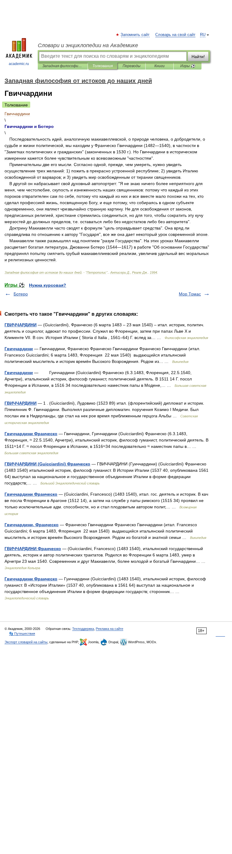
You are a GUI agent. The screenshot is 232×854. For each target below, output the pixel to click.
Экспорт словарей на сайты (26, 642)
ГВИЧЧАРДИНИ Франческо (33, 548)
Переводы (131, 66)
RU (202, 35)
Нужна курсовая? (47, 285)
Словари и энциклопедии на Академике (88, 45)
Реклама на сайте (109, 629)
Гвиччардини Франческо (31, 433)
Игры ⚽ (187, 66)
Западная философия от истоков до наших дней (62, 66)
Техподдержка (83, 629)
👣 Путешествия (22, 633)
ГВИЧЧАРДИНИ (21, 324)
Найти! (198, 56)
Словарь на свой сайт (175, 35)
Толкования (102, 66)
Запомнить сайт (135, 35)
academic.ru (19, 64)
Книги (159, 66)
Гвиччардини (19, 348)
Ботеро (21, 294)
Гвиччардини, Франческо (32, 524)
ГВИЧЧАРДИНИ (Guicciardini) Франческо (47, 463)
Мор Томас (190, 294)
